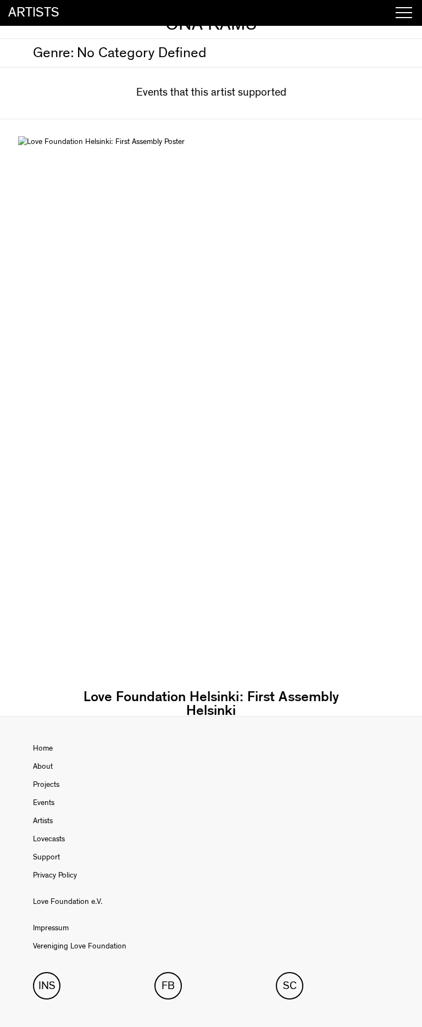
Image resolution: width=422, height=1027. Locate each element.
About (43, 766)
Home (43, 748)
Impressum (51, 928)
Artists (43, 821)
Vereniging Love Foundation (79, 946)
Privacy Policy (55, 875)
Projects (46, 785)
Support (46, 857)
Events (43, 803)
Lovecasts (49, 839)
